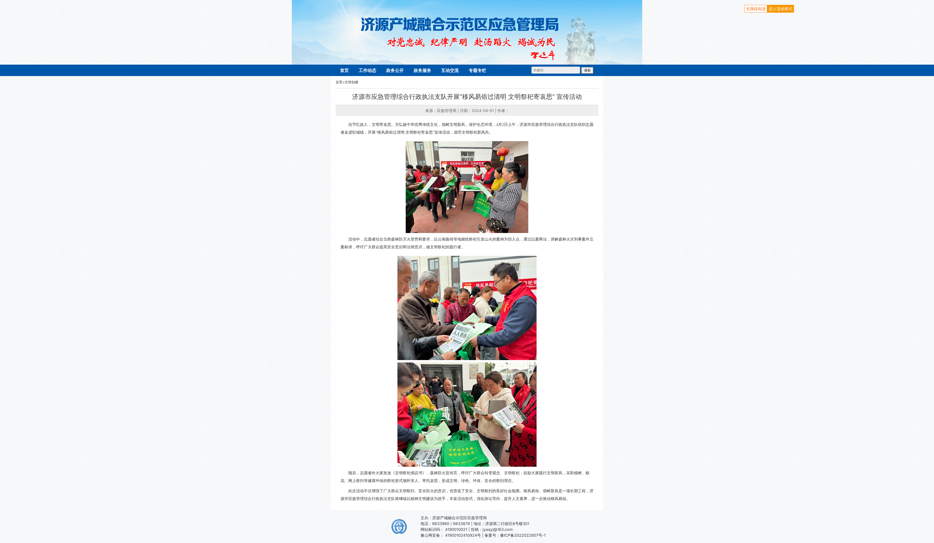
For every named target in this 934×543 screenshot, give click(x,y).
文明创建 (351, 82)
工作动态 (367, 70)
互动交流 (450, 70)
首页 (344, 70)
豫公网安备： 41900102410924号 (451, 535)
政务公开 (395, 70)
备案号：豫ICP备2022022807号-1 (515, 535)
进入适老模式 (780, 8)
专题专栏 (477, 70)
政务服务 (422, 70)
